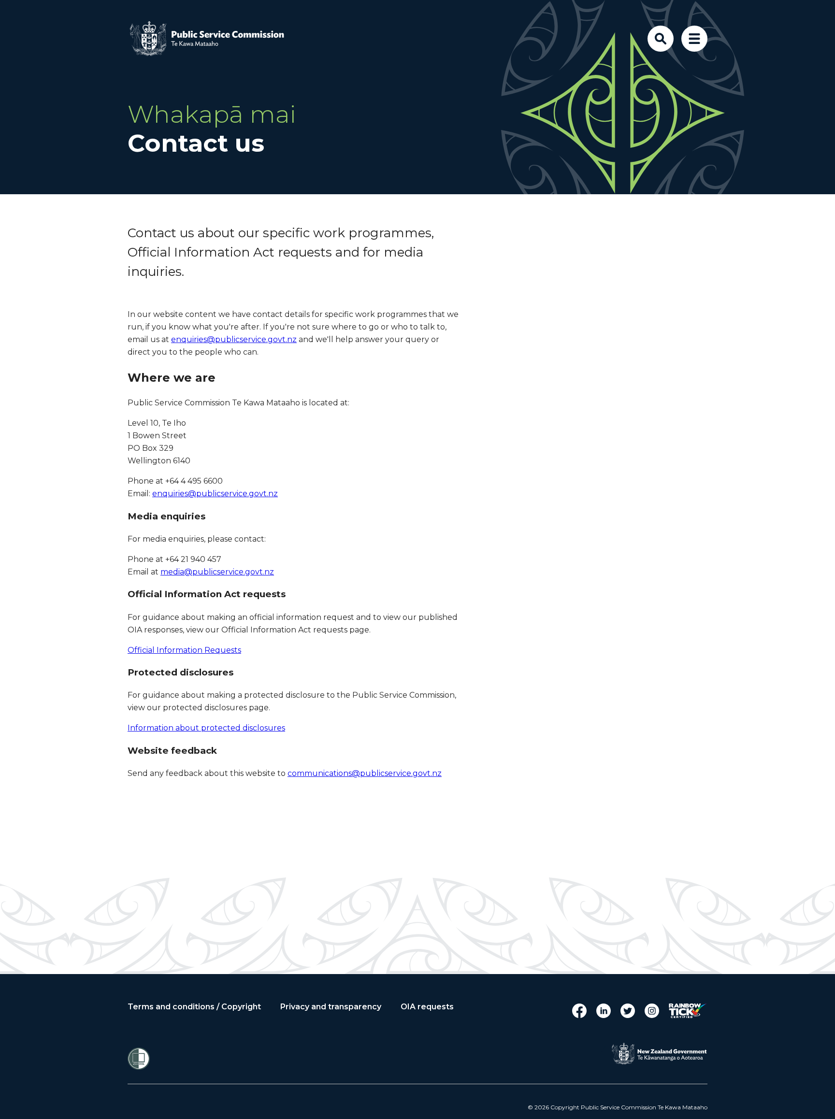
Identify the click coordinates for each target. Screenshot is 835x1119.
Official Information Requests (184, 650)
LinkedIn (603, 1011)
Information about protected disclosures (206, 727)
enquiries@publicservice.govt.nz (234, 339)
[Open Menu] (694, 39)
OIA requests (427, 1007)
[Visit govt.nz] (659, 1054)
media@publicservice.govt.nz (217, 571)
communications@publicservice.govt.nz (365, 773)
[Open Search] (661, 39)
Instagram (652, 1011)
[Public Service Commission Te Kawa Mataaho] (215, 38)
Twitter (627, 1011)
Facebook (579, 1011)
